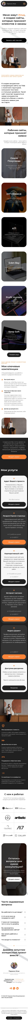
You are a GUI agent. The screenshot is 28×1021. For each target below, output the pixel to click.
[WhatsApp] (14, 988)
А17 (14, 228)
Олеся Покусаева (14, 159)
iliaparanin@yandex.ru (18, 980)
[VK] (17, 988)
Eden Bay (14, 262)
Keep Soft (14, 331)
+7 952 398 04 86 (18, 979)
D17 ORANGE (14, 194)
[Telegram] (10, 988)
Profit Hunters (14, 297)
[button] (14, 40)
